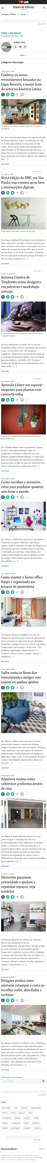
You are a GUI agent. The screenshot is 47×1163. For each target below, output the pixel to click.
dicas (30, 1113)
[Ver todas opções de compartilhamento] (17, 95)
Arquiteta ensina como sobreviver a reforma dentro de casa (21, 784)
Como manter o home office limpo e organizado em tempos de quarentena (21, 582)
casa (16, 1108)
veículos (27, 1118)
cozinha (37, 1128)
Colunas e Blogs (8, 14)
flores (26, 1123)
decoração (6, 1108)
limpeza (24, 1108)
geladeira (35, 1123)
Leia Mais (5, 164)
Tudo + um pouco (11, 33)
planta (5, 1123)
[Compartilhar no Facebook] (3, 94)
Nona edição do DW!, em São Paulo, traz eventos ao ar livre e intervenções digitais (23, 182)
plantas (22, 1113)
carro (13, 1113)
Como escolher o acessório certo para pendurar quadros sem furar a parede (22, 487)
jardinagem (15, 1128)
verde (36, 1118)
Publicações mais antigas (11, 1077)
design (17, 1118)
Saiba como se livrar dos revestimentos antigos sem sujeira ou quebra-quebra (21, 677)
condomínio (15, 1123)
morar (5, 1113)
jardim (5, 1128)
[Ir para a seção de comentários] (22, 94)
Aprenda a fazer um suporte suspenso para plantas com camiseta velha (21, 390)
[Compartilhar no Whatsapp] (8, 94)
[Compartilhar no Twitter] (12, 94)
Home (22, 55)
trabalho (27, 1128)
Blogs (23, 14)
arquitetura (7, 1118)
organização (35, 1108)
